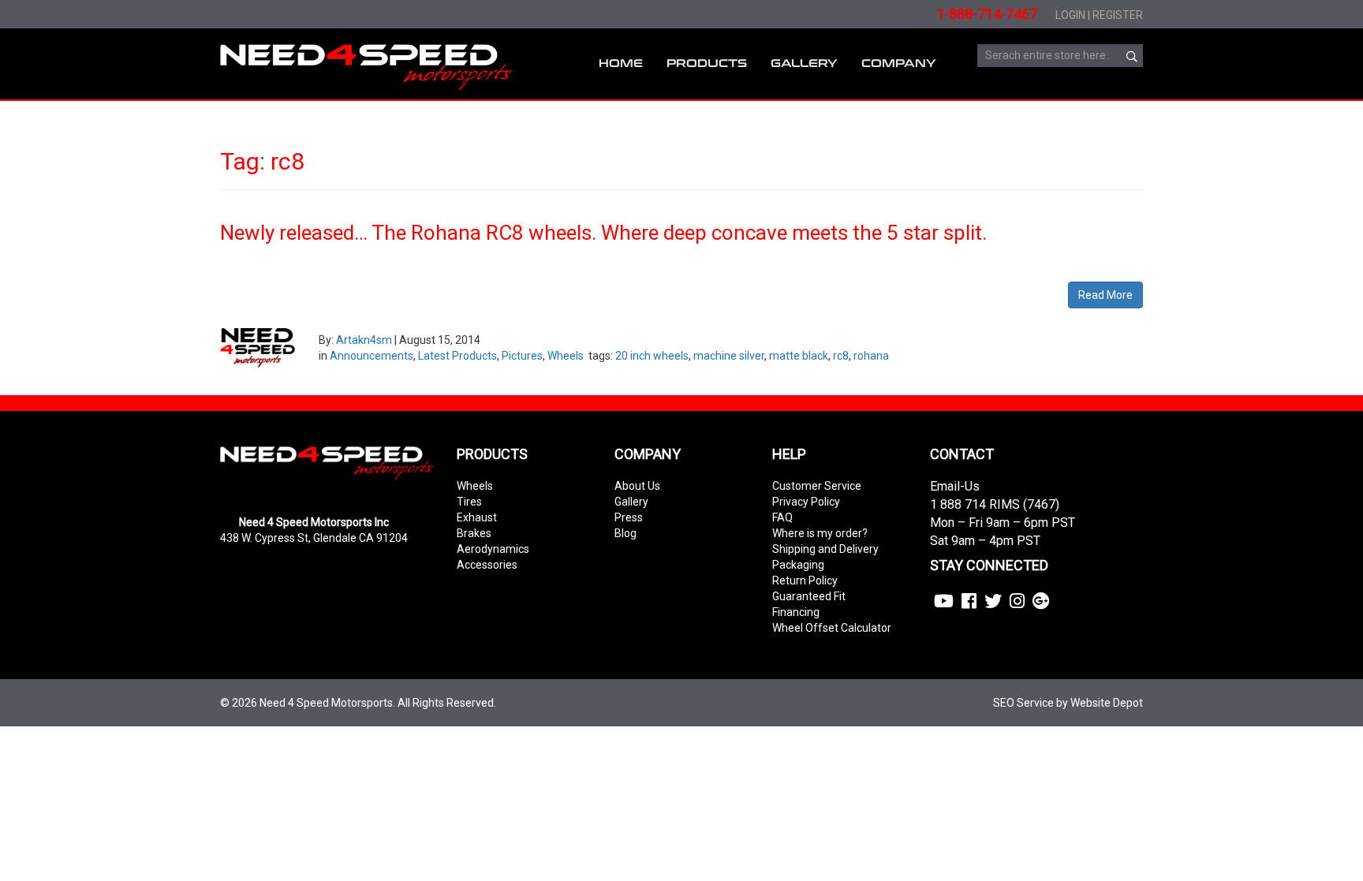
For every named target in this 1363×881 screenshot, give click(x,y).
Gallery (631, 501)
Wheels (565, 355)
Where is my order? (820, 533)
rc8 (841, 355)
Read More (1105, 295)
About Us (637, 486)
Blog (625, 533)
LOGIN (1070, 15)
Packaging (798, 564)
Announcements (371, 355)
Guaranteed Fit (809, 596)
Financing (796, 612)
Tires (469, 501)
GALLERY (804, 63)
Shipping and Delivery (825, 549)
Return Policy (805, 580)
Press (628, 517)
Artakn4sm (364, 340)
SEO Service (1023, 702)
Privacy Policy (806, 501)
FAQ (782, 517)
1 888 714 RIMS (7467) (994, 504)
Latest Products (457, 355)
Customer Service (816, 486)
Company (898, 63)
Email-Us (955, 486)
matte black (798, 355)
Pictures (522, 355)
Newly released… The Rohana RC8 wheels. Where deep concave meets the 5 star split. (603, 233)
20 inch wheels (652, 355)
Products (707, 63)
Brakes (474, 533)
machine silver (728, 355)
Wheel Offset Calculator (831, 628)
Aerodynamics (493, 549)
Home (621, 63)
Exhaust (477, 517)
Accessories (487, 564)
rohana (871, 355)
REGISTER (1117, 15)
